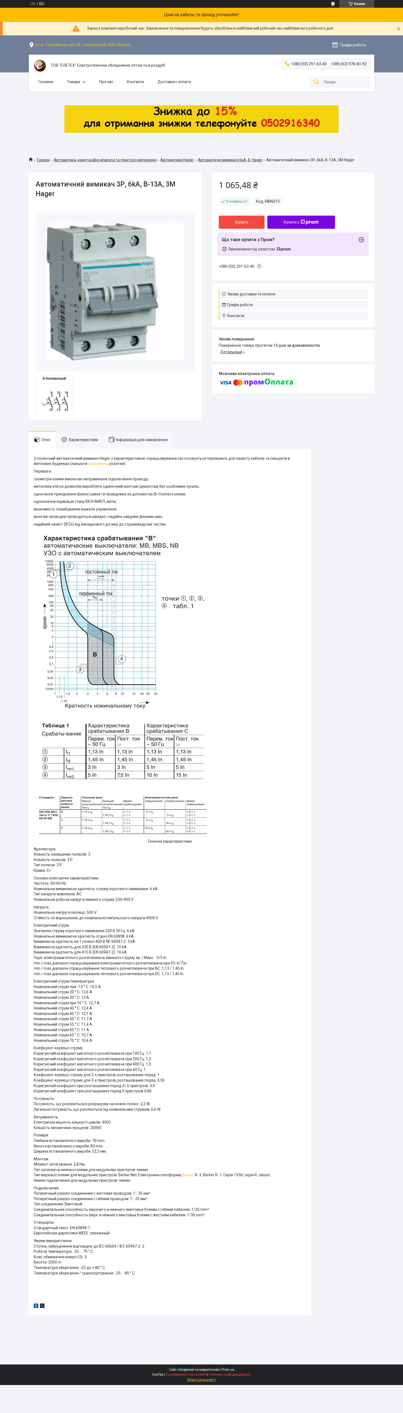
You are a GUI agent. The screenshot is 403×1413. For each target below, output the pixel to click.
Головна (45, 82)
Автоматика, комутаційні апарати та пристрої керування (105, 160)
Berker (188, 1175)
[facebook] (36, 1306)
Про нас (106, 82)
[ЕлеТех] (40, 65)
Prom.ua (228, 1370)
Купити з (291, 222)
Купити (241, 222)
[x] (42, 1306)
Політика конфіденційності (230, 1375)
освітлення (98, 463)
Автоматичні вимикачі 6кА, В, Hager (230, 160)
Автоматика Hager (177, 160)
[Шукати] (316, 82)
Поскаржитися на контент (186, 1375)
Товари (73, 82)
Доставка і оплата (174, 82)
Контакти (135, 82)
